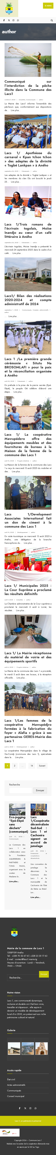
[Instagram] (13, 20)
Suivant (42, 765)
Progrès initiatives (23, 461)
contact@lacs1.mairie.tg (26, 959)
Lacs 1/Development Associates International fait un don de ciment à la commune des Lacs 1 (28, 520)
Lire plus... (16, 110)
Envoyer (40, 790)
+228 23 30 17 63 (38, 955)
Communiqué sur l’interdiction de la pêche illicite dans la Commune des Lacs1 (28, 87)
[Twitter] (9, 20)
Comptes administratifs (40, 310)
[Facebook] (4, 20)
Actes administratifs (16, 1085)
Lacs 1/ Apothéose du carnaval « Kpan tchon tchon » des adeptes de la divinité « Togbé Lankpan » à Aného (28, 159)
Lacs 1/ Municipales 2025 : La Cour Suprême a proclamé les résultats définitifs (28, 589)
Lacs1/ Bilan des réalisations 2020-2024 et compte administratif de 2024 (28, 299)
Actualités (22, 100)
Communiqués (31, 100)
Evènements (25, 171)
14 (32, 765)
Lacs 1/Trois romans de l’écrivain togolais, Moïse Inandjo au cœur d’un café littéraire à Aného (28, 230)
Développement (22, 532)
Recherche (14, 784)
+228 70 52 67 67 (20, 955)
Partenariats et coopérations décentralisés (39, 855)
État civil (11, 1079)
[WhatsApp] (18, 20)
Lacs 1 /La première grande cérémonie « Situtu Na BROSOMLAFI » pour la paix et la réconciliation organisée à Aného (28, 367)
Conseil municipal (15, 1096)
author (41, 100)
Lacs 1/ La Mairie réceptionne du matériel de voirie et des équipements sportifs (28, 657)
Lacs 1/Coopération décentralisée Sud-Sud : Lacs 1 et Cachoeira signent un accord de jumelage (41, 831)
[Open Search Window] (51, 20)
